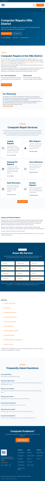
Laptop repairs (7, 307)
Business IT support (8, 344)
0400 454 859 (4, 1)
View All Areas (30, 465)
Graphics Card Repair (21, 468)
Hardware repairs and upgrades (11, 330)
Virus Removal (21, 465)
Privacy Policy (13, 478)
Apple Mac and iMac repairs (10, 312)
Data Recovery (21, 461)
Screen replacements (9, 326)
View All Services (22, 201)
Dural (17, 63)
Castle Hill (28, 62)
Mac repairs (5, 60)
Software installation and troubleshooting (13, 339)
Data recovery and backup (10, 321)
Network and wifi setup (9, 335)
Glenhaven (19, 273)
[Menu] (42, 9)
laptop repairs (39, 59)
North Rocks (20, 278)
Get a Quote (40, 4)
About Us (39, 458)
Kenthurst (23, 63)
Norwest (34, 273)
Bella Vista (34, 263)
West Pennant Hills (36, 278)
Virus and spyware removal (10, 316)
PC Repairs (20, 458)
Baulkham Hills (36, 62)
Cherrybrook (5, 273)
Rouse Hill (9, 63)
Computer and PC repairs (9, 303)
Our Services (17, 33)
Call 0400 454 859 (6, 33)
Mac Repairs (20, 455)
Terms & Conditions (5, 478)
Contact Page (40, 455)
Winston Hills (5, 278)
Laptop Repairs (21, 452)
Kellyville (4, 63)
